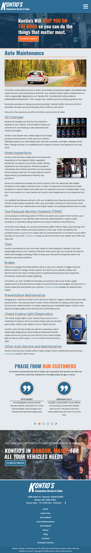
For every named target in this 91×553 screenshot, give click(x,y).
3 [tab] (48, 424)
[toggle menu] (85, 6)
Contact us (30, 235)
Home (45, 509)
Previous (35, 425)
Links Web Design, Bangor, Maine (58, 548)
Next (56, 425)
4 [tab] (52, 424)
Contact (34, 338)
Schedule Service (28, 38)
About (45, 530)
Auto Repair (45, 517)
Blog (45, 534)
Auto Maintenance (45, 521)
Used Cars (45, 513)
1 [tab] (39, 424)
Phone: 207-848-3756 (45, 500)
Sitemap (75, 548)
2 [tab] (43, 424)
